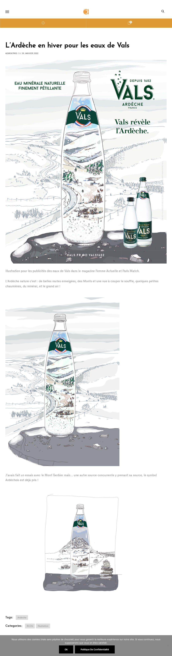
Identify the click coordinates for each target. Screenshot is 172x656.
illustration (43, 625)
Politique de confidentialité (95, 649)
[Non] (167, 645)
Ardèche (21, 617)
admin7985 (11, 53)
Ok (66, 649)
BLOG (30, 625)
